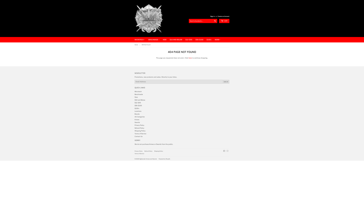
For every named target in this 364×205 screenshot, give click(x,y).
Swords (137, 122)
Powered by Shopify (164, 159)
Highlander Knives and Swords (148, 159)
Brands (137, 114)
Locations (138, 111)
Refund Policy (139, 128)
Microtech (139, 40)
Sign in (212, 16)
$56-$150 (199, 40)
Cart (226, 21)
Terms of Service (140, 134)
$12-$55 (188, 40)
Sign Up (226, 82)
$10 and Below (176, 40)
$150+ (209, 40)
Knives (137, 120)
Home (136, 45)
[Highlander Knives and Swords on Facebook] (224, 151)
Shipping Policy (140, 131)
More (217, 40)
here (190, 58)
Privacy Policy (139, 125)
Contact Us (139, 136)
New (164, 40)
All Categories (140, 117)
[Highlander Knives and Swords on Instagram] (227, 151)
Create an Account (223, 16)
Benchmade (153, 40)
